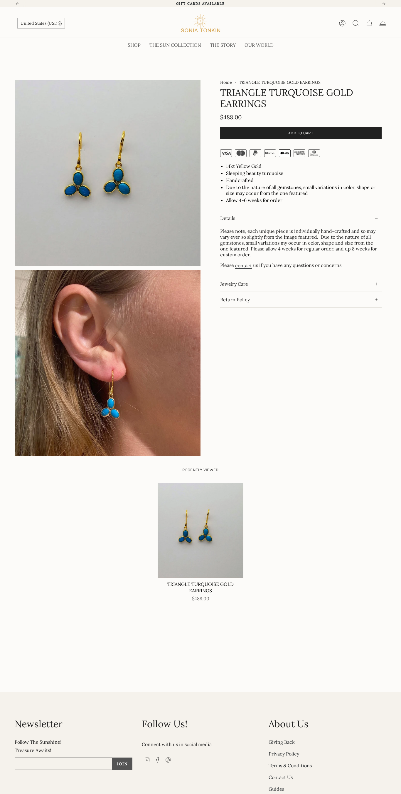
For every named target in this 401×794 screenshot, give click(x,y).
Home (226, 82)
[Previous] (17, 3)
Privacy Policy (284, 754)
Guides (276, 789)
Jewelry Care (234, 284)
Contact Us (281, 777)
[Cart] (369, 23)
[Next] (383, 3)
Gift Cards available (200, 3)
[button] (134, 45)
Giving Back (282, 742)
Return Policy (235, 299)
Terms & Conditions (290, 765)
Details (227, 218)
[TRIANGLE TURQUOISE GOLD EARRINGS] (201, 530)
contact (243, 265)
